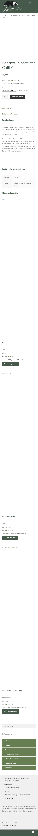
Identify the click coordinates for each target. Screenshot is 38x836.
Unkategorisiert (8, 767)
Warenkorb (29, 831)
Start (5, 15)
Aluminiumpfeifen (18, 15)
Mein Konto (6, 833)
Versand (7, 791)
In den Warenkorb (17, 96)
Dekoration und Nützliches (13, 758)
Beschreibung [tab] (6, 108)
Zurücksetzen (23, 90)
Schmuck (7, 749)
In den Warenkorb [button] (9, 538)
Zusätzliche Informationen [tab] (10, 114)
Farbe (4, 88)
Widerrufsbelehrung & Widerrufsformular (17, 795)
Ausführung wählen (10, 364)
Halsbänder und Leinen (12, 754)
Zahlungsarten (9, 798)
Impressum (8, 784)
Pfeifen (10, 15)
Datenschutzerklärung (12, 787)
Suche (19, 833)
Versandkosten (15, 80)
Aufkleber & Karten (11, 763)
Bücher (8, 745)
